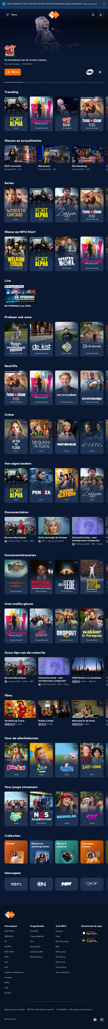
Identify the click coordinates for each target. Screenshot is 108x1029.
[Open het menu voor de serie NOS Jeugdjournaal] (50, 794)
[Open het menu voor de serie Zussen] (75, 190)
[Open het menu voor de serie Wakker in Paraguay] (101, 611)
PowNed (8, 978)
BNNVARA (8, 936)
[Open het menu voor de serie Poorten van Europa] (25, 562)
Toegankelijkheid (37, 936)
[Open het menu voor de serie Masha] (25, 745)
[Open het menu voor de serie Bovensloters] (75, 471)
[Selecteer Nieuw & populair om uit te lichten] (94, 81)
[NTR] (16, 884)
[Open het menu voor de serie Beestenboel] (75, 239)
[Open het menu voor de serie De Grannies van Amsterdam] (50, 99)
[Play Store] (89, 940)
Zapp (58, 936)
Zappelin (59, 931)
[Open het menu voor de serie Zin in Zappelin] (50, 745)
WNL (6, 988)
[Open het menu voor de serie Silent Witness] (101, 422)
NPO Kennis (61, 957)
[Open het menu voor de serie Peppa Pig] (75, 745)
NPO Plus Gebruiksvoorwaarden (40, 1010)
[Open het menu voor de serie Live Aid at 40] (101, 562)
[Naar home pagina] (54, 14)
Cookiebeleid (61, 1010)
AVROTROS (9, 931)
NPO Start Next (62, 942)
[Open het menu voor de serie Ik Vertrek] (101, 324)
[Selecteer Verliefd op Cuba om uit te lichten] (74, 81)
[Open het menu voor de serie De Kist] (50, 324)
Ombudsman (61, 967)
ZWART (7, 993)
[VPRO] (92, 884)
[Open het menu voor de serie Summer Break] (25, 794)
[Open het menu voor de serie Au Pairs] (50, 611)
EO (5, 942)
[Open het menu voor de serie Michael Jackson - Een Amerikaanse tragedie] (50, 562)
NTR (6, 967)
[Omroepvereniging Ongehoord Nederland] (41, 884)
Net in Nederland (63, 972)
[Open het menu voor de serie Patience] (75, 422)
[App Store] (89, 933)
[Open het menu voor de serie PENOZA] (50, 471)
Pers (32, 942)
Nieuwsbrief (35, 947)
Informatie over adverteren (80, 1010)
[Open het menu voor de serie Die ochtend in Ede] (75, 562)
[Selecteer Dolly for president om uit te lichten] (13, 81)
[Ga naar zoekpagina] (93, 14)
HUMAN (7, 947)
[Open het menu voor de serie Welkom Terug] (25, 239)
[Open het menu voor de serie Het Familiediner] (75, 373)
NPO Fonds (60, 962)
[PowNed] (66, 884)
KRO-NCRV (9, 952)
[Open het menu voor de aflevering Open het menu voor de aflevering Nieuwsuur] (67, 148)
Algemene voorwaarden (14, 1010)
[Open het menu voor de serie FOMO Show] (101, 99)
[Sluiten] (104, 4)
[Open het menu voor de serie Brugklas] (75, 794)
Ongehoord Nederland (14, 972)
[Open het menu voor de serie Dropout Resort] (75, 611)
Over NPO (34, 931)
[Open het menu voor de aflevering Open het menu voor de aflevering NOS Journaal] (33, 148)
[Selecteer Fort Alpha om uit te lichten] (54, 81)
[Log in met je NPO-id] (101, 14)
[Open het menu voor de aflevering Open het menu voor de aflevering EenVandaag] (100, 148)
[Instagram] (102, 1020)
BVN (57, 947)
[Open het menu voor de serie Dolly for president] (75, 99)
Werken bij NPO (36, 952)
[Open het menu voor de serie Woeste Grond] (25, 190)
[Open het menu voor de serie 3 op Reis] (75, 324)
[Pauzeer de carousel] (100, 72)
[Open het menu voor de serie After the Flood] (25, 422)
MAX (6, 957)
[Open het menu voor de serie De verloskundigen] (101, 373)
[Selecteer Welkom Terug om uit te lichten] (33, 81)
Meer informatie (90, 4)
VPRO (6, 983)
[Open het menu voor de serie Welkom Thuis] (101, 794)
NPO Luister (61, 952)
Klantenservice (36, 957)
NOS (6, 962)
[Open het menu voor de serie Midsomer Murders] (50, 422)
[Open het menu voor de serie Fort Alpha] (25, 99)
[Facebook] (95, 1020)
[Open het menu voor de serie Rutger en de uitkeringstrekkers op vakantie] (25, 324)
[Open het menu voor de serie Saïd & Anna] (101, 745)
